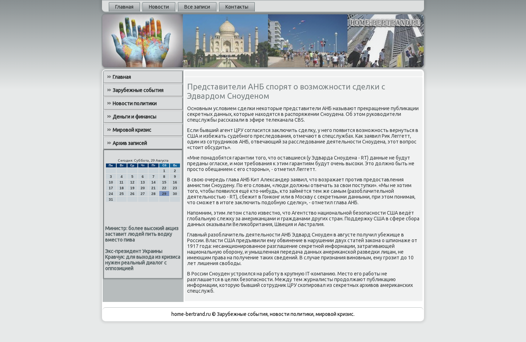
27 (143, 194)
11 (121, 182)
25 (122, 194)
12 (132, 182)
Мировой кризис (132, 130)
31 (111, 199)
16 (175, 182)
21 (153, 188)
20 (143, 188)
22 (164, 188)
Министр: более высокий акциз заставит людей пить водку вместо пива (142, 234)
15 (164, 182)
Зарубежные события (138, 90)
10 (111, 182)
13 (143, 182)
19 (132, 188)
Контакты (236, 7)
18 (122, 188)
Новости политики (135, 103)
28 (153, 194)
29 (164, 194)
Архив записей (130, 143)
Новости (159, 7)
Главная (124, 7)
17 (111, 188)
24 (111, 194)
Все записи (197, 7)
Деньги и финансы (134, 116)
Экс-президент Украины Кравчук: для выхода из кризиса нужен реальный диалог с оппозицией (142, 259)
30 (175, 194)
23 (175, 188)
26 (132, 194)
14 (153, 182)
